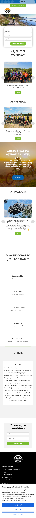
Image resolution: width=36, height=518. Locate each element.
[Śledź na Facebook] (5, 1)
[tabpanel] (18, 383)
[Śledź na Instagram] (8, 1)
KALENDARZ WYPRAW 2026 (18, 5)
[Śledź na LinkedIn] (2, 1)
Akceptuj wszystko (18, 505)
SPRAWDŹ (18, 177)
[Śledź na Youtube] (12, 1)
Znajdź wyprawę (18, 44)
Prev (3, 78)
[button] (2, 20)
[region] (18, 501)
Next (33, 78)
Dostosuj (18, 509)
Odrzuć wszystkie (18, 514)
